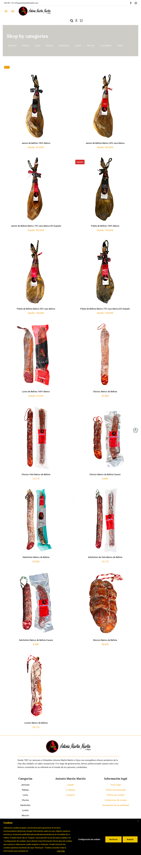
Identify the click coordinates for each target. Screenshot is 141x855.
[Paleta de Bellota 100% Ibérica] (105, 189)
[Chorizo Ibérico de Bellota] (105, 354)
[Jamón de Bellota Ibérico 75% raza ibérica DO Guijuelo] (36, 189)
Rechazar (113, 839)
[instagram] (136, 3)
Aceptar (130, 839)
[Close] (138, 821)
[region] (70, 837)
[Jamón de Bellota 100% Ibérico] (36, 106)
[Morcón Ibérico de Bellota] (105, 603)
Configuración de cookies (89, 839)
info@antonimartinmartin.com (26, 3)
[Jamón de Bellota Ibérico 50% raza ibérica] (105, 106)
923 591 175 (9, 3)
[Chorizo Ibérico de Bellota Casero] (105, 437)
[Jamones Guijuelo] (35, 7)
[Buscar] (71, 20)
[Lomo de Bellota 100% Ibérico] (36, 354)
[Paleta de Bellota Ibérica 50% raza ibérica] (36, 272)
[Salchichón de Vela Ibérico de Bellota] (105, 520)
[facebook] (131, 3)
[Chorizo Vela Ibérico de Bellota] (36, 437)
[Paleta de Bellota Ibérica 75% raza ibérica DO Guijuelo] (105, 272)
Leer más (61, 851)
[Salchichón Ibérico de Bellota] (36, 520)
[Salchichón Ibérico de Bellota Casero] (36, 603)
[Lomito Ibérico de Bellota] (36, 686)
